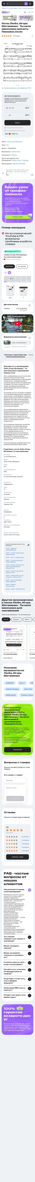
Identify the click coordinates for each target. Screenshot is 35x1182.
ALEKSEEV (10, 683)
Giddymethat (11, 695)
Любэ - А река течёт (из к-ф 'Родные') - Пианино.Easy (14, 576)
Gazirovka (28, 689)
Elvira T (22, 683)
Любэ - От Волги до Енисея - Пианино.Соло (15, 571)
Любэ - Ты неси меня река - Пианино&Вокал (15, 561)
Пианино (14, 155)
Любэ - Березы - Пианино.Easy (11, 585)
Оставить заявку (17, 217)
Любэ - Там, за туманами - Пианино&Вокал (14, 580)
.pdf (10, 115)
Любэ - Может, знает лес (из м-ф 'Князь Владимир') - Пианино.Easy (15, 566)
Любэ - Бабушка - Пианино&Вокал (11, 549)
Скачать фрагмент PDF (14, 645)
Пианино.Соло (15, 152)
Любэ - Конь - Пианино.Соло (15, 557)
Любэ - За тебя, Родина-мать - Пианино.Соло (15, 553)
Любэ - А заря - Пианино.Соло (15, 589)
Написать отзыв (17, 857)
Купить (17, 123)
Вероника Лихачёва (19, 164)
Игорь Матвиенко (17, 141)
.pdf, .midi (11, 108)
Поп (7, 145)
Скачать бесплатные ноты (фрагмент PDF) (17, 88)
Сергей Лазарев (12, 689)
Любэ (9, 141)
